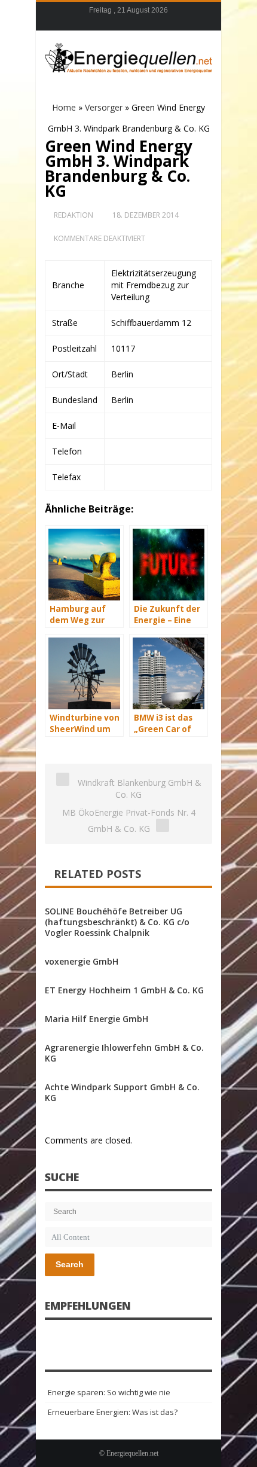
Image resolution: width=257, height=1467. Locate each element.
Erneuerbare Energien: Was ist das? (113, 1412)
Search (70, 1264)
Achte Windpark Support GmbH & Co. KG (122, 1092)
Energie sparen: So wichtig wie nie (109, 1392)
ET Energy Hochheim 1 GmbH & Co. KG (124, 990)
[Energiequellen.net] (128, 56)
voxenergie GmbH (81, 961)
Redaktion (73, 215)
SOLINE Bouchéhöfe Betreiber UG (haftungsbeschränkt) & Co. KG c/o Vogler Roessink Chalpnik (117, 921)
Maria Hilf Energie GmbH (96, 1018)
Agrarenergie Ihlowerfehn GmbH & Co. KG (124, 1053)
